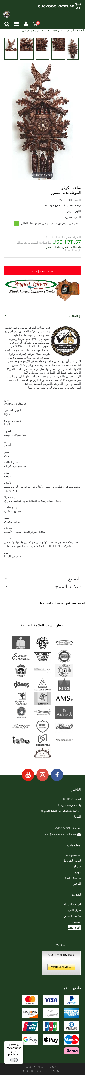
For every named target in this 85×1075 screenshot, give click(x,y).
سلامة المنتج (68, 586)
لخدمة (76, 894)
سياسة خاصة (73, 878)
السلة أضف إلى (44, 271)
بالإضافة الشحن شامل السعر (63, 247)
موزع (78, 872)
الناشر (77, 884)
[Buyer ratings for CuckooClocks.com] (61, 964)
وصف (75, 315)
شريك (77, 866)
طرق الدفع (74, 910)
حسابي (76, 922)
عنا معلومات (73, 855)
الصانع (74, 579)
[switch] (14, 1060)
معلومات (74, 845)
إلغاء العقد (74, 927)
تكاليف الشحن (72, 916)
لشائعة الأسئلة (72, 904)
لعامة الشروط (72, 860)
